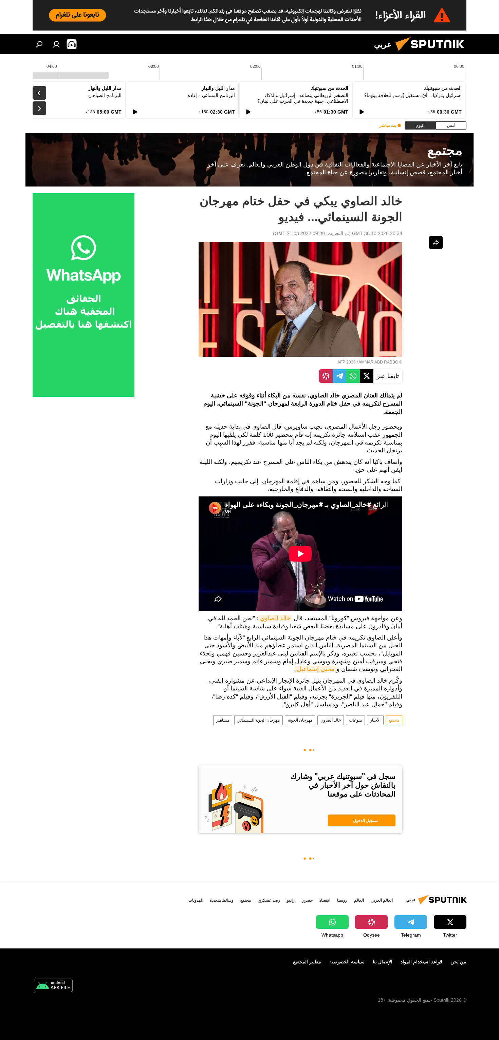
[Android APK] (53, 986)
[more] (436, 242)
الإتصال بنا (382, 961)
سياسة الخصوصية (347, 961)
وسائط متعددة (222, 900)
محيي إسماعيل (316, 669)
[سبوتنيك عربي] (432, 52)
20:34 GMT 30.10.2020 (377, 233)
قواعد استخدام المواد (421, 961)
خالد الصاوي (275, 618)
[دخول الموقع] (56, 44)
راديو (291, 900)
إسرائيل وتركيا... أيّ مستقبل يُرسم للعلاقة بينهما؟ (413, 95)
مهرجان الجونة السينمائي (258, 720)
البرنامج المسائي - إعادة (211, 95)
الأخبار (375, 720)
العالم (359, 900)
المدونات (195, 900)
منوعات (355, 720)
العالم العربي (382, 900)
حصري (307, 900)
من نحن (458, 961)
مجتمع (394, 720)
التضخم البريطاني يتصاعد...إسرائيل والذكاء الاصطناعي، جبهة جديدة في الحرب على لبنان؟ (302, 98)
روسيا (342, 900)
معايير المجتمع (307, 961)
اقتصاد (324, 900)
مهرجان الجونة (300, 720)
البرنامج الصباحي (105, 95)
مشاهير (222, 720)
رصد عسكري (269, 900)
